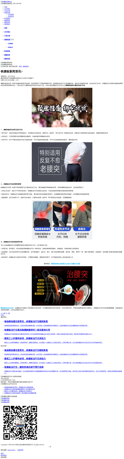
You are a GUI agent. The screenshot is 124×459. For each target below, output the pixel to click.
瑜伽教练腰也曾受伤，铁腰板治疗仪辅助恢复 (18, 387)
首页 (5, 7)
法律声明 (20, 450)
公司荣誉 (11, 14)
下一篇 (7, 313)
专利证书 (11, 16)
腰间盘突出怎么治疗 (7, 308)
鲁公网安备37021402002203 (60, 446)
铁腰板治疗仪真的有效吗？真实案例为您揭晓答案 (20, 393)
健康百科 (7, 20)
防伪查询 (7, 18)
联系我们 (7, 24)
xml (12, 450)
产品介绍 (7, 10)
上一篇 (3, 313)
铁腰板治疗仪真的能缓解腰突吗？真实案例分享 (19, 389)
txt (14, 450)
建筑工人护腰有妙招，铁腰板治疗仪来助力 (18, 391)
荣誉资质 (7, 12)
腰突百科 (7, 22)
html (9, 450)
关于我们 (7, 9)
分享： (3, 315)
